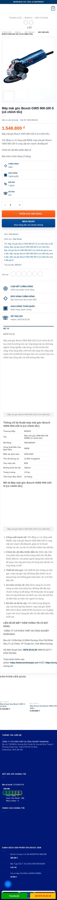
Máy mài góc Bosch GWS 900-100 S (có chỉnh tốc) (29, 247)
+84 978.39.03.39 (43, 896)
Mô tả (6, 329)
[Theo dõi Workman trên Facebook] (4, 781)
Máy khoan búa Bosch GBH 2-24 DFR (12, 705)
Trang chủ (15, 18)
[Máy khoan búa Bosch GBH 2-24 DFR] (13, 690)
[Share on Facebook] (18, 273)
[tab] (28, 328)
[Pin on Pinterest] (34, 273)
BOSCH (28, 18)
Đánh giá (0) (9, 334)
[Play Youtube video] (28, 828)
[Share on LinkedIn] (40, 273)
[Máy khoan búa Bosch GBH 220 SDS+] (43, 691)
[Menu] (3, 8)
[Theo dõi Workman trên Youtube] (7, 781)
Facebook (14, 896)
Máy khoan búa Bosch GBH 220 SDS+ (43, 707)
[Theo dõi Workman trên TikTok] (10, 781)
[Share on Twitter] (24, 273)
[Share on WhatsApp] (13, 273)
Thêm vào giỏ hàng (30, 214)
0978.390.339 (17, 750)
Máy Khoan (41, 18)
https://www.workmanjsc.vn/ (24, 663)
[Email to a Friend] (29, 273)
